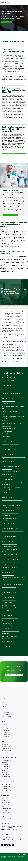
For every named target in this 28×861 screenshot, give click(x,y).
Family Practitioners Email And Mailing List (11, 564)
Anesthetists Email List (7, 628)
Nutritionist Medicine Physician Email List (11, 476)
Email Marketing (5, 770)
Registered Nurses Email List (8, 398)
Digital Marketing (5, 768)
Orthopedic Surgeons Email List (9, 449)
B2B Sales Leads (5, 702)
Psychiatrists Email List (7, 414)
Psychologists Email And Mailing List (10, 411)
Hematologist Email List (7, 541)
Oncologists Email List (7, 469)
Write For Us (4, 810)
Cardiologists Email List (7, 610)
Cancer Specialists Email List (8, 613)
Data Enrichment (5, 724)
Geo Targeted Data (6, 716)
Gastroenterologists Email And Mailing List (11, 562)
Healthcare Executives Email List (9, 546)
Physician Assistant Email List (8, 428)
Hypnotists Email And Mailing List (9, 518)
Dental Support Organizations (8, 380)
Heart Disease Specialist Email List (9, 544)
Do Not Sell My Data (6, 808)
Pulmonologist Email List (7, 408)
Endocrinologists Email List (8, 575)
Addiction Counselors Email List (9, 641)
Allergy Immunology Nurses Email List (10, 631)
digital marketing (17, 334)
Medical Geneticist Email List (8, 497)
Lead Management (6, 746)
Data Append (5, 728)
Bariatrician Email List (7, 615)
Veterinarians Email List (7, 383)
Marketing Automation (7, 750)
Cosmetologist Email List (7, 638)
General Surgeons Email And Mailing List (11, 557)
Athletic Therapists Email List (8, 620)
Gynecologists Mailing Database (9, 636)
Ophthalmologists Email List (8, 464)
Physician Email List (6, 426)
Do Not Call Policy (6, 812)
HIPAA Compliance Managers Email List (11, 538)
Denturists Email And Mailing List (9, 594)
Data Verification (5, 730)
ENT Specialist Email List (7, 572)
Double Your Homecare (7, 786)
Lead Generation (5, 764)
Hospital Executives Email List (8, 526)
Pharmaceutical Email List (8, 436)
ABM (3, 752)
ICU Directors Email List (7, 515)
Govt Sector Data (6, 714)
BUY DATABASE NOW (10, 215)
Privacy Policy (5, 798)
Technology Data (6, 706)
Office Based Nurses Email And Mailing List (11, 471)
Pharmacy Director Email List (8, 433)
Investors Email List (6, 704)
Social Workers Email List (7, 390)
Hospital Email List (6, 644)
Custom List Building (6, 776)
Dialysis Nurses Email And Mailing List (10, 582)
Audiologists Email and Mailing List (10, 618)
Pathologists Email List (7, 441)
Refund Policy (5, 800)
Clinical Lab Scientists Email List (9, 600)
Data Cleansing (5, 736)
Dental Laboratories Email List (8, 597)
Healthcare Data (5, 712)
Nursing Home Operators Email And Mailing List (12, 482)
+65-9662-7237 (9, 841)
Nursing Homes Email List (8, 479)
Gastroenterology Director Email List (10, 559)
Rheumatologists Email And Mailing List (11, 393)
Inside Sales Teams (6, 784)
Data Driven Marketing (7, 760)
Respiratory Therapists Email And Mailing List (12, 395)
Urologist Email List (6, 385)
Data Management (6, 734)
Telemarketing (5, 762)
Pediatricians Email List (7, 439)
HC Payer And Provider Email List (9, 549)
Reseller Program (5, 804)
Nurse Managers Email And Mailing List (11, 487)
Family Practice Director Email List (9, 567)
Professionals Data (6, 708)
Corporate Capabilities (7, 816)
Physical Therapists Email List (8, 431)
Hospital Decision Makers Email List (10, 528)
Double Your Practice (6, 788)
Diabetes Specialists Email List (9, 587)
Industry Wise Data (6, 710)
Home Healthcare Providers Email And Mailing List (13, 533)
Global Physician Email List (8, 551)
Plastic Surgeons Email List (8, 420)
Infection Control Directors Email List (10, 513)
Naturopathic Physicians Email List (9, 495)
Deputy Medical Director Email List (9, 592)
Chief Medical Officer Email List (9, 605)
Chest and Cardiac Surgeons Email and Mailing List (13, 607)
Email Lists (4, 698)
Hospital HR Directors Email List (9, 523)
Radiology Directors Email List (8, 401)
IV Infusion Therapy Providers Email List (11, 505)
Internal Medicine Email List (8, 510)
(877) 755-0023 (9, 831)
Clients (3, 814)
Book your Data (6, 22)
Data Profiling (5, 732)
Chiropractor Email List (7, 602)
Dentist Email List (6, 646)
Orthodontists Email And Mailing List (10, 451)
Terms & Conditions (6, 802)
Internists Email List (6, 507)
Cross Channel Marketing (7, 790)
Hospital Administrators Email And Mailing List (12, 531)
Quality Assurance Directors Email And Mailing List (13, 406)
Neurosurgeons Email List (8, 489)
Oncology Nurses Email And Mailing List (11, 466)
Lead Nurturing (5, 744)
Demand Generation (6, 766)
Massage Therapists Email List (9, 502)
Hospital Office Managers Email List (10, 520)
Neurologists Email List (7, 492)
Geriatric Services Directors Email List (10, 554)
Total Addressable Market (7, 700)
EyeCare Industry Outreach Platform (10, 377)
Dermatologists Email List (7, 589)
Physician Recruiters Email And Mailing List (11, 423)
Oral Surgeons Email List (7, 454)
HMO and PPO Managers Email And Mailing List (13, 536)
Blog (3, 806)
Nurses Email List (6, 484)
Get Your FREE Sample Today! (14, 674)
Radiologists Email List (7, 403)
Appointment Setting (6, 748)
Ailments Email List (6, 633)
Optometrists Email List (7, 461)
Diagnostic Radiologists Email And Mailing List (12, 584)
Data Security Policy (6, 818)
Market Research (5, 772)
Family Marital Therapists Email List (10, 569)
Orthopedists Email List (7, 446)
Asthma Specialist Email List (8, 623)
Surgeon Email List (6, 388)
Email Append (5, 726)
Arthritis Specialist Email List (8, 625)
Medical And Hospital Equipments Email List (12, 500)
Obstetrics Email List (6, 474)
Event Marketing (5, 774)
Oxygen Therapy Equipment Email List (10, 444)
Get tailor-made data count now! (13, 153)
